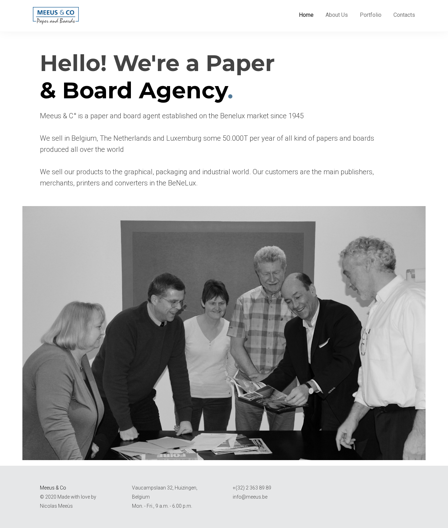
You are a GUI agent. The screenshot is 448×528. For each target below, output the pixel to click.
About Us (337, 15)
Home (306, 15)
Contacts (404, 15)
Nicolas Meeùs (56, 506)
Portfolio (371, 15)
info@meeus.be (250, 497)
